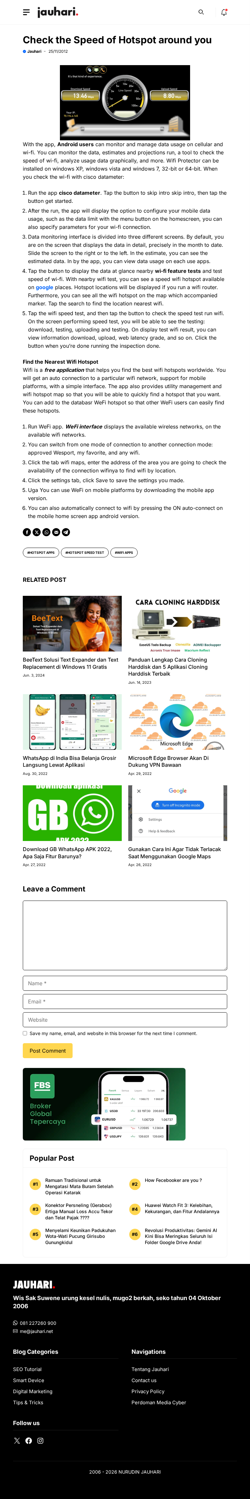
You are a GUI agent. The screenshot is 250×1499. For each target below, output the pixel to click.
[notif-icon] (224, 12)
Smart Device (28, 1380)
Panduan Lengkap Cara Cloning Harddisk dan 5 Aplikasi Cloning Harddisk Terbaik (168, 666)
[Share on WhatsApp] (46, 532)
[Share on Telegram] (66, 532)
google (44, 287)
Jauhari (34, 51)
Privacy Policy (148, 1391)
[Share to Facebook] (27, 532)
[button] (201, 11)
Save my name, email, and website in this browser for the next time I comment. (113, 1033)
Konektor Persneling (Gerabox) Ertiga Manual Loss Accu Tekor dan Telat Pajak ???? (79, 1211)
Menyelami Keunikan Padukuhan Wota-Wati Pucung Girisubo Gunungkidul (80, 1236)
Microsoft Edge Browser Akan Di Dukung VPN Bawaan (168, 761)
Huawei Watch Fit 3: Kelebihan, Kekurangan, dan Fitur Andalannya (182, 1208)
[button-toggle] (26, 12)
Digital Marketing (32, 1391)
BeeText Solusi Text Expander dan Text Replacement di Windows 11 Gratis (70, 663)
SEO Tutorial (27, 1369)
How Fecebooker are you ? (173, 1180)
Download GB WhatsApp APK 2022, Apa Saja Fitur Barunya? (67, 853)
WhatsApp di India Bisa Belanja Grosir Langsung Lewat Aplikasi (69, 761)
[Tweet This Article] (37, 532)
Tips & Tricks (28, 1402)
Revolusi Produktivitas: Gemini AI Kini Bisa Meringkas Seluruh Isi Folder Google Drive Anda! (181, 1236)
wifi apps (125, 552)
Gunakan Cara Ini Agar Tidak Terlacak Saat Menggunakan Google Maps (174, 853)
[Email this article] (56, 532)
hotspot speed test (85, 552)
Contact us (144, 1380)
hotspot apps (42, 552)
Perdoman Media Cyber (159, 1402)
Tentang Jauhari (150, 1369)
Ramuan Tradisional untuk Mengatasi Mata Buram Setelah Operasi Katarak (79, 1186)
